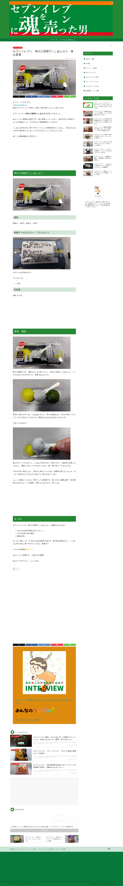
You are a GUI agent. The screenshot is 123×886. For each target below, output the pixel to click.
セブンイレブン (91, 72)
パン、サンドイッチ (92, 81)
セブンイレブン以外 (92, 77)
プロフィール (28, 883)
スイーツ (16, 569)
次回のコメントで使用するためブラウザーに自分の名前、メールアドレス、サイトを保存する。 (43, 826)
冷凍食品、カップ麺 (92, 90)
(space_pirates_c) (20, 105)
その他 (88, 63)
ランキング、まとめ (92, 86)
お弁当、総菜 (90, 59)
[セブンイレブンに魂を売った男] (61, 33)
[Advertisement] (44, 154)
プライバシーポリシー (17, 883)
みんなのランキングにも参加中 (27, 720)
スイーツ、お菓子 (18, 47)
